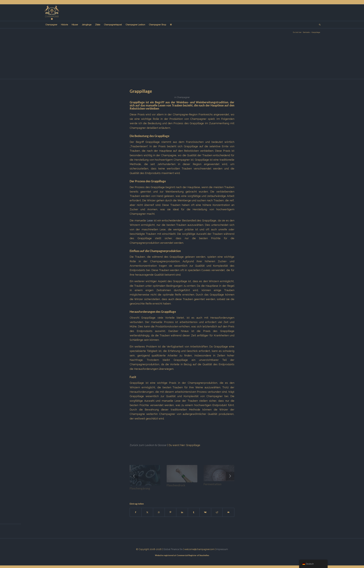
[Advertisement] (182, 58)
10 (151, 493)
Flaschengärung (140, 488)
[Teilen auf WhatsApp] (159, 512)
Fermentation (212, 484)
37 (213, 493)
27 (190, 493)
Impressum (222, 549)
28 (192, 493)
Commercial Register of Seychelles (193, 555)
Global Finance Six (173, 549)
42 (224, 493)
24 (183, 493)
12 (156, 493)
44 (229, 493)
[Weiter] (230, 476)
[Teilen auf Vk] (205, 512)
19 (172, 493)
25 (185, 493)
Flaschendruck (176, 485)
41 (222, 493)
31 (199, 493)
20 (174, 493)
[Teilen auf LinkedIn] (182, 512)
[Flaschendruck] (182, 473)
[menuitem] (51, 24)
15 (163, 493)
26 (188, 493)
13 (158, 493)
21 (176, 493)
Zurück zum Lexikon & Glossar (148, 445)
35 (208, 493)
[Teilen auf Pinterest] (170, 512)
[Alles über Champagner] (52, 12)
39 (217, 493)
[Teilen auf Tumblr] (193, 512)
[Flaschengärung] (145, 475)
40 (220, 493)
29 (195, 493)
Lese (150, 220)
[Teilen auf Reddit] (217, 512)
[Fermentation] (219, 473)
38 (215, 493)
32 (201, 493)
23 (181, 493)
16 (165, 493)
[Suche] (318, 24)
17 (167, 493)
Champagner (183, 97)
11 (154, 493)
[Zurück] (134, 476)
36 (210, 493)
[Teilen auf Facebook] (135, 512)
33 (204, 493)
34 (206, 493)
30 (197, 493)
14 (160, 493)
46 (233, 493)
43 (226, 493)
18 (169, 493)
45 (231, 493)
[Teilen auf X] (147, 512)
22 (179, 493)
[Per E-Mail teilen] (228, 512)
